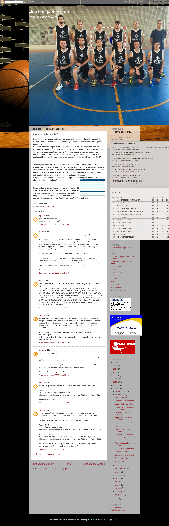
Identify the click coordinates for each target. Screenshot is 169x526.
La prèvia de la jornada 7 (124, 423)
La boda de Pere (121, 426)
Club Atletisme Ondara (119, 290)
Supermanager (116, 287)
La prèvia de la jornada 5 (124, 455)
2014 (115, 369)
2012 (115, 376)
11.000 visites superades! (125, 448)
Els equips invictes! (122, 458)
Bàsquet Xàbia (116, 272)
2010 (115, 382)
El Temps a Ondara (123, 132)
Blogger (118, 520)
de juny (118, 478)
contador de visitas (117, 510)
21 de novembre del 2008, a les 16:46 (54, 308)
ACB (112, 275)
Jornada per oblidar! (123, 452)
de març (118, 488)
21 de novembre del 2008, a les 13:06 (54, 224)
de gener (119, 495)
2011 (115, 379)
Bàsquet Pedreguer (118, 269)
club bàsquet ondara (49, 11)
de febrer (119, 491)
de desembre (120, 391)
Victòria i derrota (121, 461)
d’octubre (119, 465)
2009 (115, 385)
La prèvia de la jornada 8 (124, 401)
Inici (69, 464)
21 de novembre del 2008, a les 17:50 (54, 343)
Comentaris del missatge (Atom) (58, 469)
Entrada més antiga (94, 464)
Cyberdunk (114, 284)
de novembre (120, 395)
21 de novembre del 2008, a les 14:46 (54, 273)
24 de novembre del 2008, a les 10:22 (54, 449)
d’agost (118, 472)
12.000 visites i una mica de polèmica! (124, 408)
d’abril (117, 485)
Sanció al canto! (121, 397)
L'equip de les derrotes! (124, 404)
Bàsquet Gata (115, 267)
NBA (112, 281)
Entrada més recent (43, 464)
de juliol (118, 475)
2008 (115, 388)
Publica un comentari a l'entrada (49, 454)
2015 (115, 366)
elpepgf (42, 216)
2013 (115, 372)
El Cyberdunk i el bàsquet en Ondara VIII (125, 439)
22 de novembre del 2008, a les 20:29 (54, 403)
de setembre (120, 469)
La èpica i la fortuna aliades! (122, 430)
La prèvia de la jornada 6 (124, 435)
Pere (41, 280)
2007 (115, 499)
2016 (115, 362)
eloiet (41, 232)
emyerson (93, 520)
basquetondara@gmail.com (121, 248)
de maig (118, 482)
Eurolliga (113, 278)
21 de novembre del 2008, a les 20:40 (54, 375)
